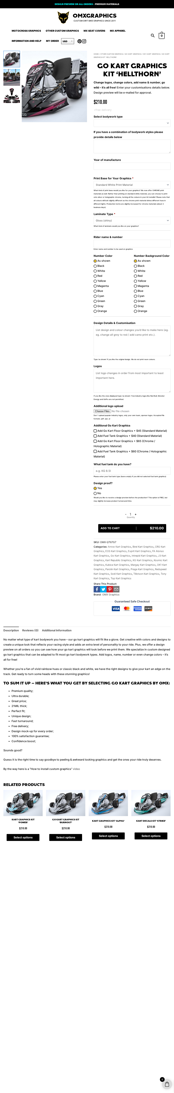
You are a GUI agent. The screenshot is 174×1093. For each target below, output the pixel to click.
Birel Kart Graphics (143, 546)
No (99, 493)
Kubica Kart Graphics (117, 564)
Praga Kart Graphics (142, 569)
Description (11, 630)
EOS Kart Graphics (116, 551)
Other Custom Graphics (62, 30)
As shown (103, 260)
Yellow (101, 281)
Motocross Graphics (26, 30)
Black (100, 265)
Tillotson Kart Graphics (146, 573)
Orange (102, 311)
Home (96, 54)
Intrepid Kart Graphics (144, 555)
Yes (99, 488)
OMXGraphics (95, 16)
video (76, 769)
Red (99, 275)
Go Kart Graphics (133, 54)
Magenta (103, 286)
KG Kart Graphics (142, 560)
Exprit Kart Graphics (139, 551)
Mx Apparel (118, 30)
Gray (100, 306)
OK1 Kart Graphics (151, 54)
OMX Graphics (110, 594)
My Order (52, 40)
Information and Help (26, 40)
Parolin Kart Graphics (117, 569)
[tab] (11, 630)
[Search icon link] (152, 36)
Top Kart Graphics (121, 578)
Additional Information (57, 630)
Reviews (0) (30, 630)
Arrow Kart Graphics (119, 546)
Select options (23, 837)
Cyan (100, 296)
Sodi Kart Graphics (121, 573)
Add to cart (132, 528)
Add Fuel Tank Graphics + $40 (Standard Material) (129, 435)
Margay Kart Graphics (143, 564)
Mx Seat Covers (94, 30)
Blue (100, 290)
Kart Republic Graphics (118, 560)
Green (101, 301)
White (101, 271)
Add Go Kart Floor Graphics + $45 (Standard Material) (132, 430)
